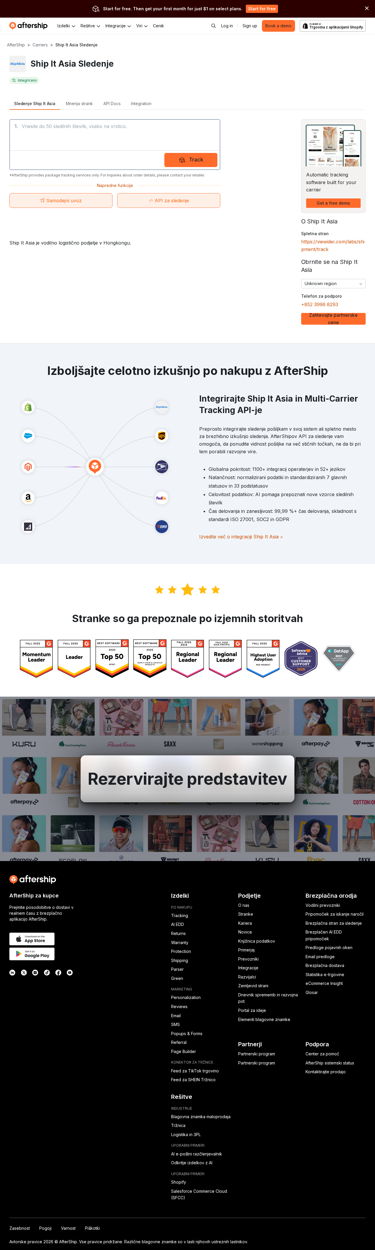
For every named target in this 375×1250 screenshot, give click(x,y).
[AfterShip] (29, 26)
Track (196, 159)
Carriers (40, 44)
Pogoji (45, 1228)
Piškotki (92, 1228)
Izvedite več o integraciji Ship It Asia (241, 537)
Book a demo (278, 25)
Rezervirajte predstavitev (187, 779)
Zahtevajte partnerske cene (333, 319)
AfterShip (16, 44)
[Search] (214, 26)
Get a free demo (333, 203)
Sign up (250, 25)
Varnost (68, 1228)
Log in (227, 25)
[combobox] (333, 283)
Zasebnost (19, 1228)
